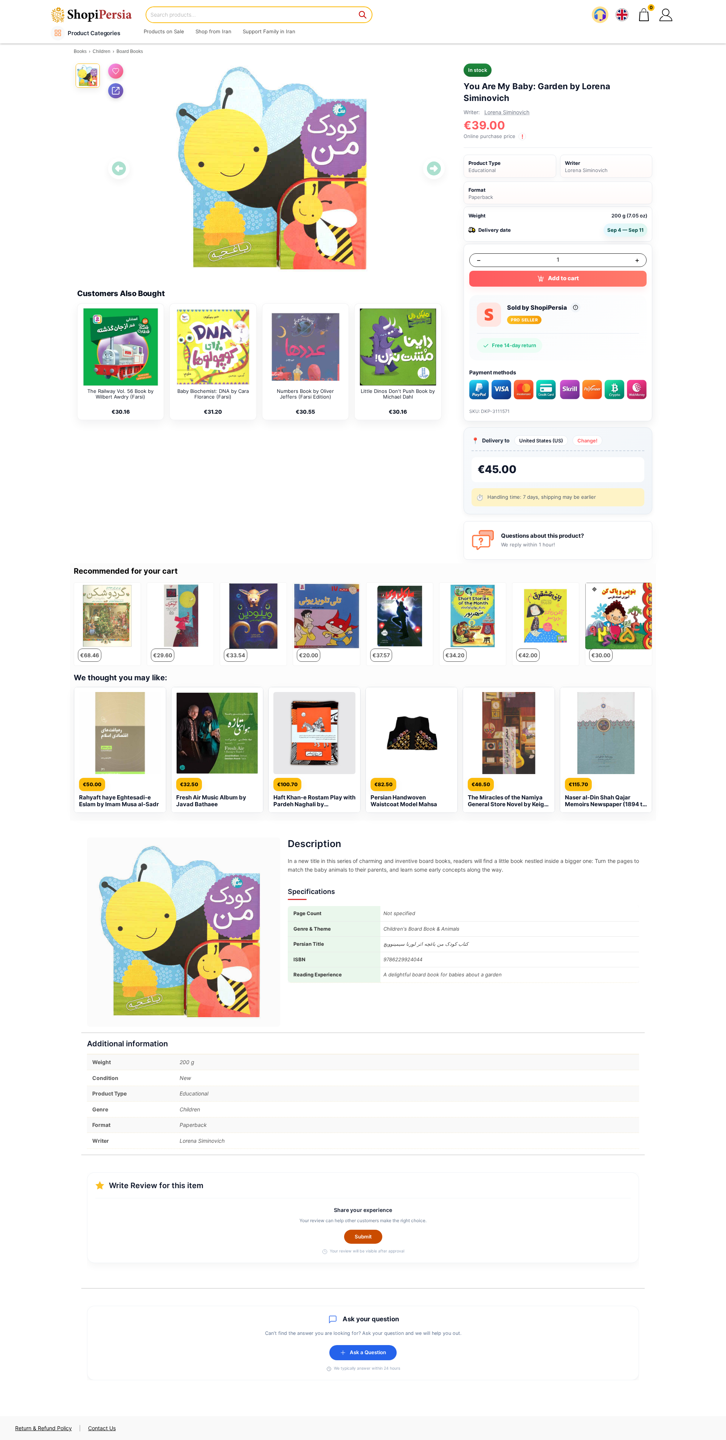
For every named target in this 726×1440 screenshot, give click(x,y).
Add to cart (563, 278)
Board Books (129, 51)
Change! (587, 441)
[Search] (363, 14)
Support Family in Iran (269, 31)
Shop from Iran (213, 31)
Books (80, 51)
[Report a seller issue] (575, 307)
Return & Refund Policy (43, 1428)
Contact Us (102, 1428)
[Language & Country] (622, 15)
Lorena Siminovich (506, 112)
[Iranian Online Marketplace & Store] (96, 14)
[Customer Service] (600, 15)
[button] (665, 14)
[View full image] (276, 169)
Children (101, 51)
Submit (363, 1237)
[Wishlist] (115, 71)
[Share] (115, 90)
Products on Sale (164, 31)
